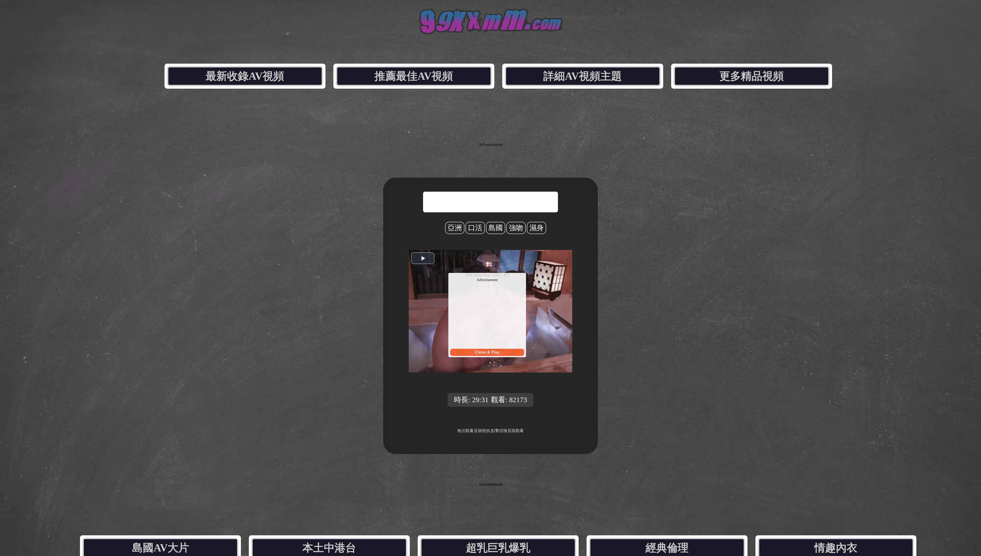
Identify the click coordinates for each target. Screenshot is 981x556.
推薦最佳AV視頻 (414, 76)
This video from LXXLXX (487, 275)
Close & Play (487, 352)
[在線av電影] (490, 32)
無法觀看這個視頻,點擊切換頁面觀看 (490, 430)
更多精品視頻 (751, 76)
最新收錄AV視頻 (245, 76)
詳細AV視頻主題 (582, 76)
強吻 (516, 228)
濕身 (536, 228)
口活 (475, 228)
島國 (495, 228)
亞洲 (455, 228)
